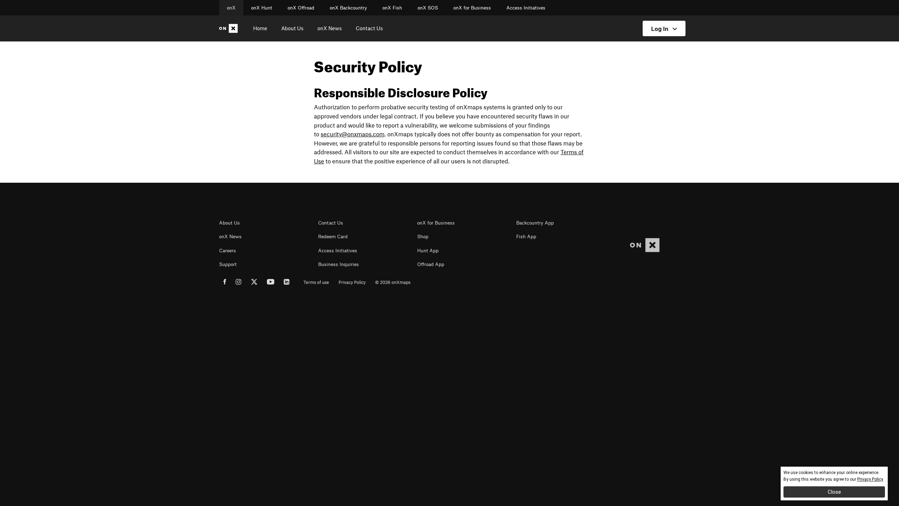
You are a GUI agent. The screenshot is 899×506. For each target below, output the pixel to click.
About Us (292, 28)
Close (834, 492)
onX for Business (472, 8)
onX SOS (428, 8)
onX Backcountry (348, 8)
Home (260, 28)
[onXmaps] (645, 245)
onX (231, 8)
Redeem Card (333, 236)
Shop (422, 236)
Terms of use (316, 282)
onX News (329, 28)
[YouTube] (270, 282)
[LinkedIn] (287, 282)
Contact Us (369, 28)
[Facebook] (224, 282)
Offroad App (430, 264)
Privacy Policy (352, 282)
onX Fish (392, 8)
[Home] (230, 28)
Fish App (526, 236)
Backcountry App (535, 223)
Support (228, 264)
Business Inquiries (338, 264)
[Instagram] (238, 282)
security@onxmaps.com (353, 133)
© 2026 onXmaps (393, 282)
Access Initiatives (525, 8)
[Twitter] (254, 282)
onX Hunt (261, 8)
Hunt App (428, 250)
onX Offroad (301, 8)
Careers (227, 250)
